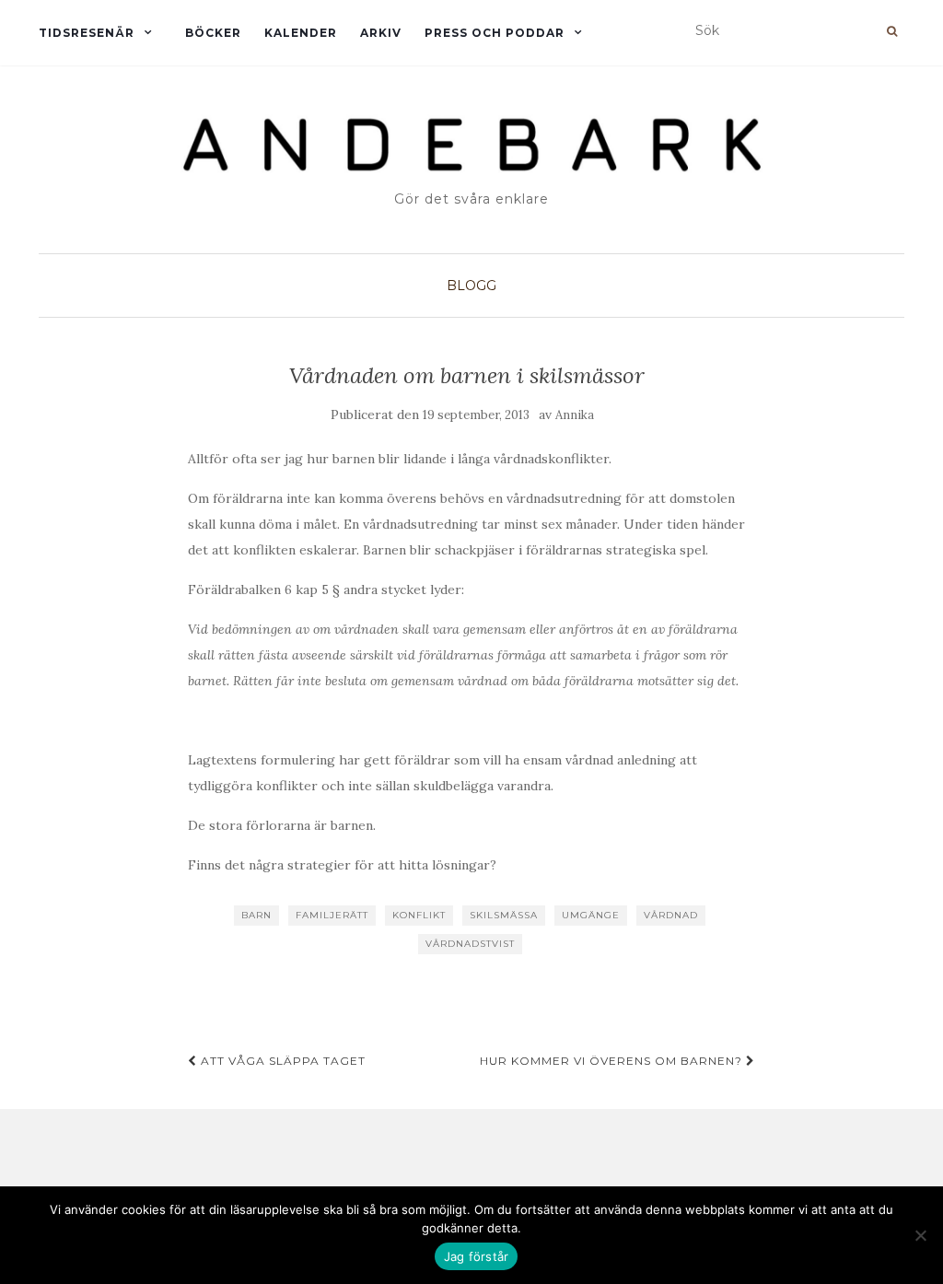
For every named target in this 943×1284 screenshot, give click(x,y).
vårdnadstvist (470, 944)
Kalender (300, 33)
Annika (574, 415)
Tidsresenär (86, 33)
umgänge (591, 915)
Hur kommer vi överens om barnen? (613, 1061)
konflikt (419, 915)
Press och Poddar (495, 33)
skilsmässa (504, 915)
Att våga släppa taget (281, 1061)
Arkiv (381, 33)
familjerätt (332, 915)
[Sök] (891, 31)
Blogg (471, 285)
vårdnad (671, 915)
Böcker (213, 33)
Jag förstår (476, 1256)
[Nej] (920, 1235)
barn (256, 915)
